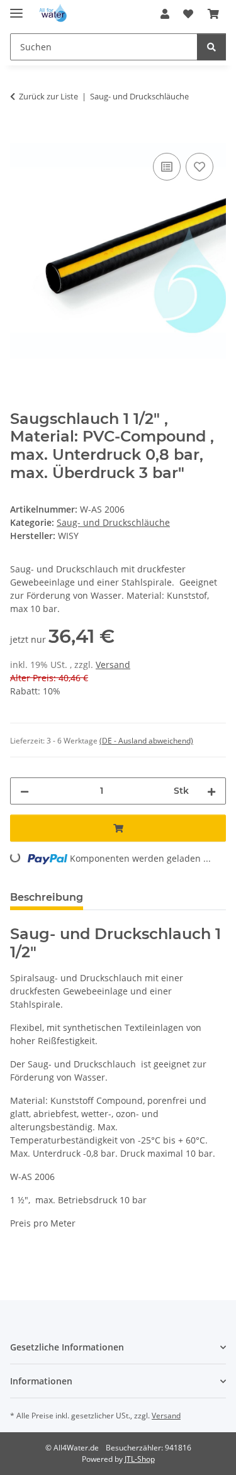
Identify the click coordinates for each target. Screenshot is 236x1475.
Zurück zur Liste (48, 96)
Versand (113, 665)
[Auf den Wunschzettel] (199, 167)
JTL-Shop (140, 1459)
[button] (165, 13)
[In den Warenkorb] (20, 136)
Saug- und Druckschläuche (113, 522)
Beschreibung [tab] (46, 897)
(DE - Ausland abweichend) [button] (146, 740)
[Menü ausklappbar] (16, 8)
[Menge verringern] (24, 791)
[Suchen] (211, 46)
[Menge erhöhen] (211, 791)
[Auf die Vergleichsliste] (167, 167)
